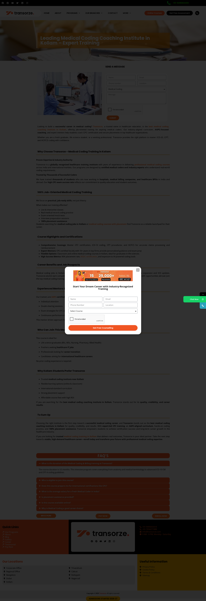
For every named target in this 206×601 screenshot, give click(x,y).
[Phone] (203, 305)
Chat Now (194, 299)
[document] (103, 300)
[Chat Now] (203, 299)
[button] (138, 270)
